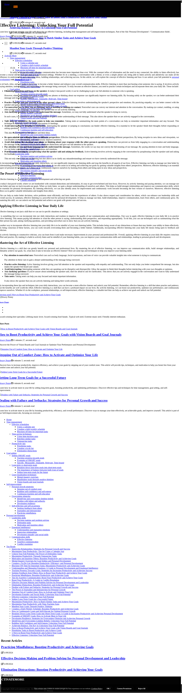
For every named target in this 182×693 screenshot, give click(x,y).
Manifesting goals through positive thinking (35, 479)
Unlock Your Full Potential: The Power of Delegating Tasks (37, 554)
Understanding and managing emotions (33, 530)
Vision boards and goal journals (30, 482)
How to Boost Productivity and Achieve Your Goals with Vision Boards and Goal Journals (50, 628)
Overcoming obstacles (21, 496)
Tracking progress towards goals (30, 458)
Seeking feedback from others (29, 508)
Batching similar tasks (26, 439)
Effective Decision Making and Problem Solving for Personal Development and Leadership (50, 582)
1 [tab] (5, 43)
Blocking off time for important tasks (32, 431)
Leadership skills (19, 518)
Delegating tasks (24, 522)
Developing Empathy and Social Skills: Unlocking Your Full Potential (41, 594)
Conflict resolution (25, 544)
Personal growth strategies (23, 487)
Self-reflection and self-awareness (26, 506)
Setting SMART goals (21, 455)
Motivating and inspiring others (30, 525)
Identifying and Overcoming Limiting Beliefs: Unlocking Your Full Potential (44, 621)
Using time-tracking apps (27, 436)
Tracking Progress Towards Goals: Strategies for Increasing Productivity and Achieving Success (52, 570)
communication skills (23, 79)
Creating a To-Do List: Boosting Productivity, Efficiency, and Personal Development (47, 563)
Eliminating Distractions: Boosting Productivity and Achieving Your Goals (43, 585)
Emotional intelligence (21, 527)
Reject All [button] (141, 689)
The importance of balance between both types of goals (40, 470)
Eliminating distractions (27, 451)
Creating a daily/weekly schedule (31, 429)
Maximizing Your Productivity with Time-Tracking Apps (35, 604)
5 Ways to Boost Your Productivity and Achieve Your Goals (37, 633)
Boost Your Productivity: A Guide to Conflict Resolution (35, 580)
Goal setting (11, 453)
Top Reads (10, 546)
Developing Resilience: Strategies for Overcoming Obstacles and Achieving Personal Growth (51, 618)
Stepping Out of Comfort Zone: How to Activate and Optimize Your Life (42, 592)
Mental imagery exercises (27, 477)
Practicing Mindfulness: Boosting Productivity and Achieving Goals (40, 575)
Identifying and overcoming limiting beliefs (35, 499)
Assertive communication (27, 542)
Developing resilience (26, 503)
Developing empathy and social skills (32, 534)
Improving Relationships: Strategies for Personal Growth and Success (41, 549)
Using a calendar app (26, 427)
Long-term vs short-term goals (24, 465)
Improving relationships (27, 532)
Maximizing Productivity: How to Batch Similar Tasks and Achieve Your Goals (45, 602)
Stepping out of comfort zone (29, 489)
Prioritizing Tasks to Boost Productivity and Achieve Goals (36, 630)
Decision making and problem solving (33, 520)
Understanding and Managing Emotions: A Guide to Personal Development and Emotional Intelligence (55, 568)
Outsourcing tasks (24, 441)
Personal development (7, 18)
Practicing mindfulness (26, 513)
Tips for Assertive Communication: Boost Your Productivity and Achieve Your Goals (47, 578)
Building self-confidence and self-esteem (34, 491)
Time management (14, 422)
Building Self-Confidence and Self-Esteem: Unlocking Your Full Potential (43, 623)
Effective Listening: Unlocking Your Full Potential (33, 597)
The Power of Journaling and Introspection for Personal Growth (38, 590)
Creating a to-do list (25, 448)
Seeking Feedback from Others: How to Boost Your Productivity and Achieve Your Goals (49, 573)
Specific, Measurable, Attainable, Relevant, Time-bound (40, 463)
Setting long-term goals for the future (32, 472)
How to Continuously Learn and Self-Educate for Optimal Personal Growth (43, 611)
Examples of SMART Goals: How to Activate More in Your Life (39, 616)
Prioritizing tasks (24, 446)
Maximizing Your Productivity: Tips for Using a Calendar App (38, 551)
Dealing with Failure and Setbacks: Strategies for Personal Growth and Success (45, 587)
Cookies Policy (96, 689)
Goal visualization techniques (24, 475)
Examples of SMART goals (28, 460)
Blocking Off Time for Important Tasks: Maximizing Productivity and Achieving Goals (48, 566)
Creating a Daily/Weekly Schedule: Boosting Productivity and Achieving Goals (45, 609)
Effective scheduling (20, 424)
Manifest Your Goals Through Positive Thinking (32, 606)
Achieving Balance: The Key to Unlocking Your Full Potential (38, 625)
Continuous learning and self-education (33, 494)
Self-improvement (13, 484)
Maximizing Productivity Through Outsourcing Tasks (34, 556)
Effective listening (24, 539)
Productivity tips (18, 443)
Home (7, 4)
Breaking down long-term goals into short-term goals (39, 467)
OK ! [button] (108, 689)
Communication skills (24, 18)
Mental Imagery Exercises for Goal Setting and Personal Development (41, 561)
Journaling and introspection (29, 511)
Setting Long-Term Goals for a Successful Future (32, 599)
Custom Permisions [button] (124, 689)
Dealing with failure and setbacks (31, 501)
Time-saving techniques (22, 434)
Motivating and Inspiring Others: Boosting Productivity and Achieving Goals (44, 558)
